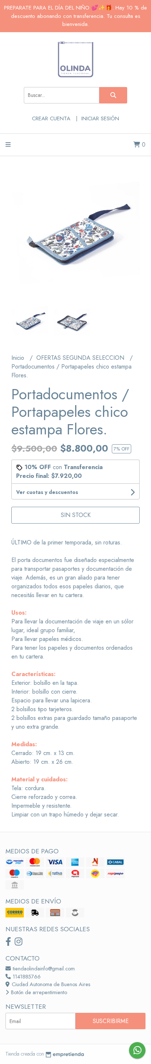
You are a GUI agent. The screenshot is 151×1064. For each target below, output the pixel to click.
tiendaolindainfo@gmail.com (43, 968)
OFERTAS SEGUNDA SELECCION (81, 358)
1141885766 (26, 976)
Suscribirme (111, 1021)
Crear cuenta (51, 118)
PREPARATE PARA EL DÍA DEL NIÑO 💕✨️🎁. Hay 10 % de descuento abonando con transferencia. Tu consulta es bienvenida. (75, 16)
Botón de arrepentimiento (38, 992)
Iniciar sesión (100, 118)
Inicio (18, 358)
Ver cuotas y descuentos (47, 492)
